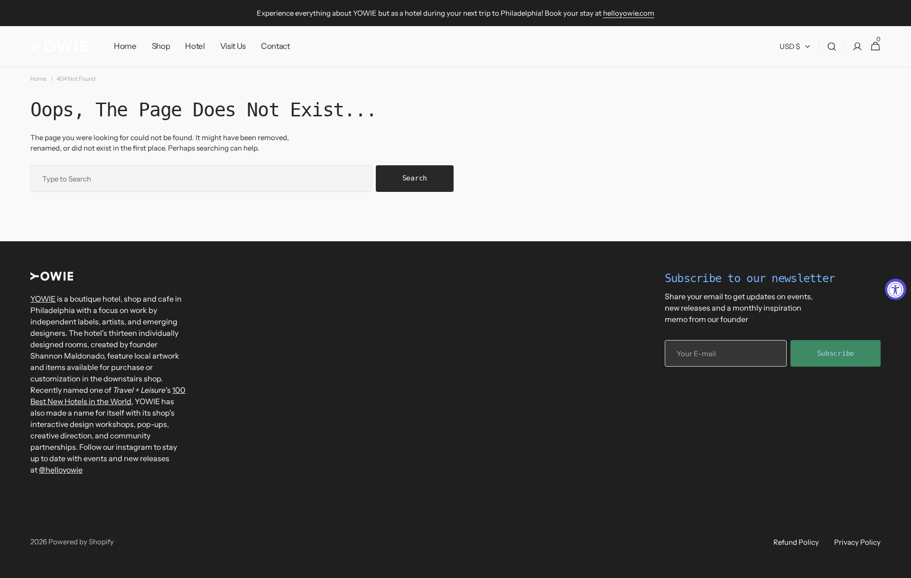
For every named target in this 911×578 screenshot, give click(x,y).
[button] (832, 46)
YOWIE (43, 298)
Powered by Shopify (81, 541)
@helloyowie (61, 469)
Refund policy (796, 542)
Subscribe (835, 353)
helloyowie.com (628, 13)
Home (38, 78)
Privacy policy (857, 542)
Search (414, 178)
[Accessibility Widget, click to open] (895, 289)
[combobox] (201, 178)
